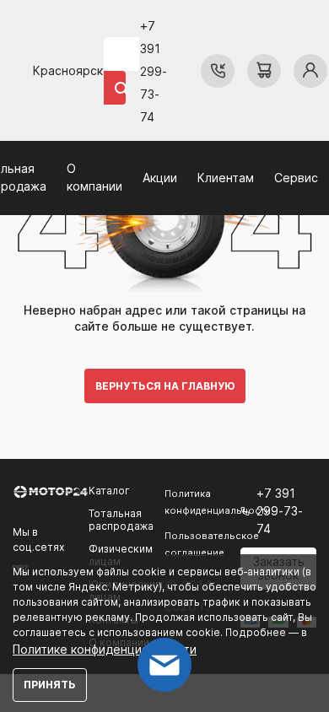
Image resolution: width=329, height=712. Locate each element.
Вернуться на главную (165, 386)
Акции (160, 177)
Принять (50, 684)
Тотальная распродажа (121, 519)
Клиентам (225, 177)
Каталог (109, 490)
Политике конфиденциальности (105, 649)
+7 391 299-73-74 (153, 71)
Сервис (296, 177)
